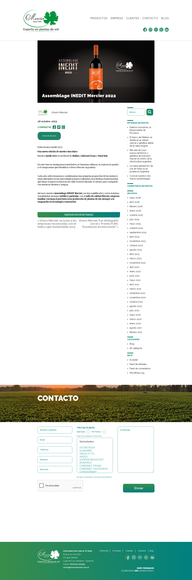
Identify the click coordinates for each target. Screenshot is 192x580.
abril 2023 (134, 254)
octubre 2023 (136, 245)
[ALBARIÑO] (94, 450)
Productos (98, 18)
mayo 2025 (135, 224)
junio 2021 (135, 276)
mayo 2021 (135, 280)
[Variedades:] (94, 441)
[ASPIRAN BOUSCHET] (94, 459)
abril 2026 (135, 202)
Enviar (138, 488)
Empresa (117, 18)
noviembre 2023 (138, 241)
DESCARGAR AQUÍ (49, 136)
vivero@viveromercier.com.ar (76, 567)
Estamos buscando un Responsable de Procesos (140, 130)
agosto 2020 (136, 306)
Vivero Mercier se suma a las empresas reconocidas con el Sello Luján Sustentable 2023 (57, 223)
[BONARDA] (94, 462)
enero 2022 (135, 271)
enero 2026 (135, 211)
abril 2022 (134, 267)
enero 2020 (135, 323)
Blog (165, 18)
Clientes (132, 18)
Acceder (134, 360)
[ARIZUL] (94, 456)
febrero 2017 (136, 332)
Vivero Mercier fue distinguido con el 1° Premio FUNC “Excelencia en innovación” (98, 223)
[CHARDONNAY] (94, 471)
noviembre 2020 (138, 297)
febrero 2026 (136, 206)
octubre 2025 (136, 215)
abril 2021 (134, 284)
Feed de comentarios (140, 368)
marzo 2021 (135, 289)
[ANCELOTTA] (94, 453)
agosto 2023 (136, 250)
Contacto (150, 18)
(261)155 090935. (77, 564)
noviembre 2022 (138, 263)
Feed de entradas (138, 364)
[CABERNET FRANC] (94, 465)
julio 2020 (134, 310)
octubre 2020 (136, 302)
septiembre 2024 (138, 232)
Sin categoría (136, 348)
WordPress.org (137, 373)
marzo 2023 (135, 258)
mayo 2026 (135, 198)
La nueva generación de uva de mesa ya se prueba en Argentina (141, 169)
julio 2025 (134, 219)
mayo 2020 (135, 315)
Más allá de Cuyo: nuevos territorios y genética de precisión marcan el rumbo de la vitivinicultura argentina (141, 156)
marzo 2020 (136, 319)
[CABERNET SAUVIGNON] (94, 468)
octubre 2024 (136, 228)
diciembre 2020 (137, 293)
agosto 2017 (135, 328)
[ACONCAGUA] (94, 447)
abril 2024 (134, 237)
